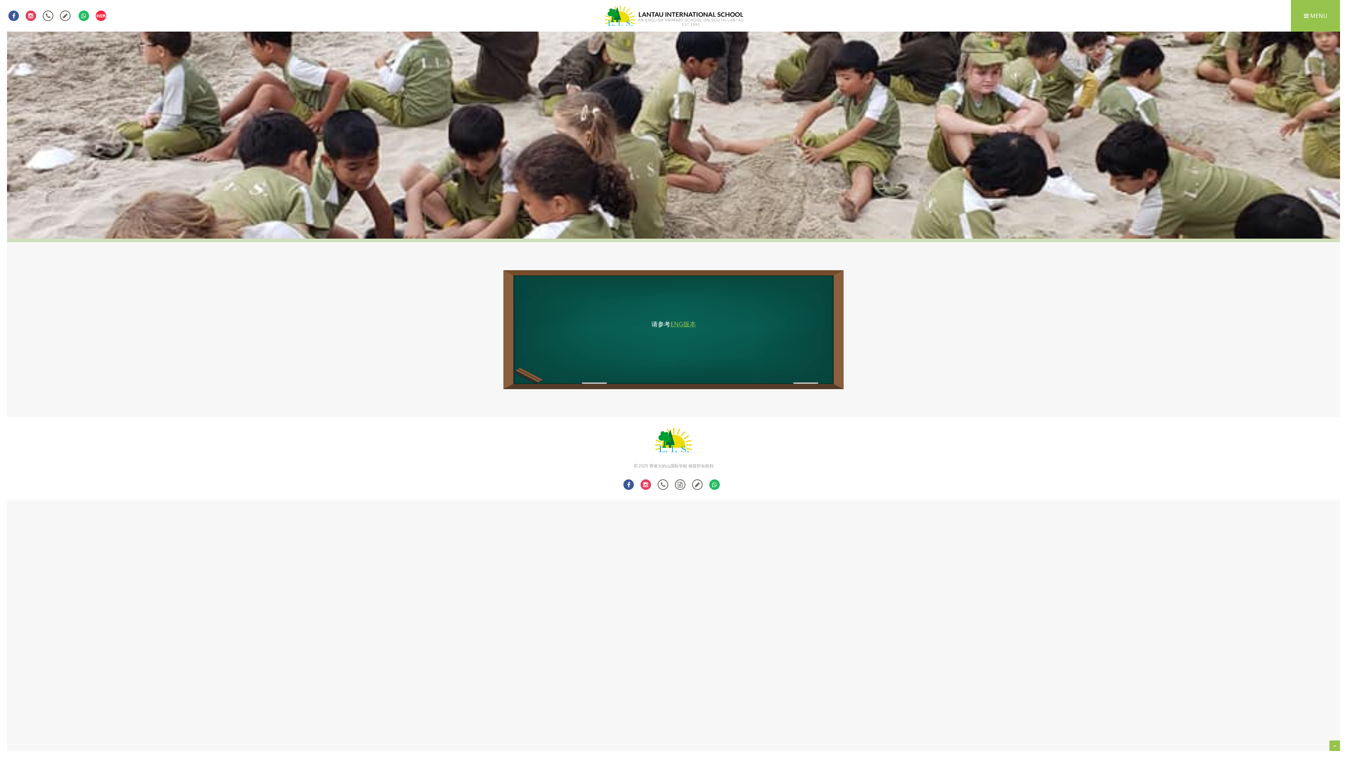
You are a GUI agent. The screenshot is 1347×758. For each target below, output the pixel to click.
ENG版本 (683, 324)
